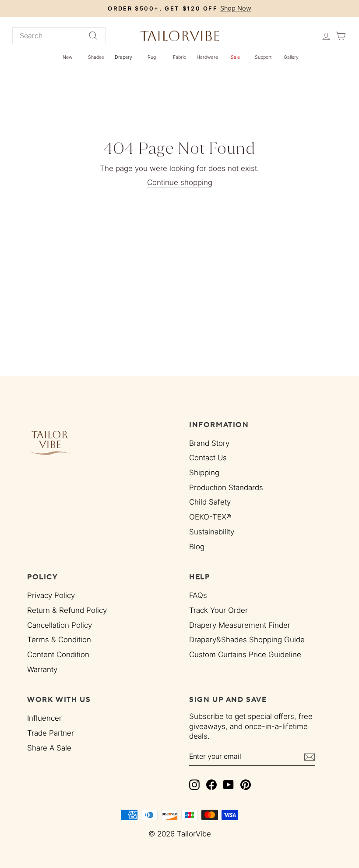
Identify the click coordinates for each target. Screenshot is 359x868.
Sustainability (211, 531)
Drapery (123, 57)
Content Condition (58, 654)
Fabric (179, 57)
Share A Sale (49, 747)
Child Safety (210, 502)
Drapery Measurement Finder (239, 625)
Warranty (42, 669)
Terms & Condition (59, 639)
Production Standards (226, 487)
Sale (235, 57)
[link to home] (179, 35)
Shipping (204, 472)
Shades (96, 57)
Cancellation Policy (59, 625)
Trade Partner (50, 733)
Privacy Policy (51, 595)
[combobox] (59, 35)
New (68, 57)
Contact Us (208, 457)
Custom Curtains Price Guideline (245, 654)
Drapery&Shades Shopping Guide (247, 639)
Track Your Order (218, 610)
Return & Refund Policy (67, 610)
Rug (152, 57)
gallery (291, 57)
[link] (103, 442)
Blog (196, 546)
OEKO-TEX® (210, 516)
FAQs (198, 595)
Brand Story (209, 443)
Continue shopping (179, 182)
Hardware (207, 57)
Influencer (44, 718)
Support (263, 57)
